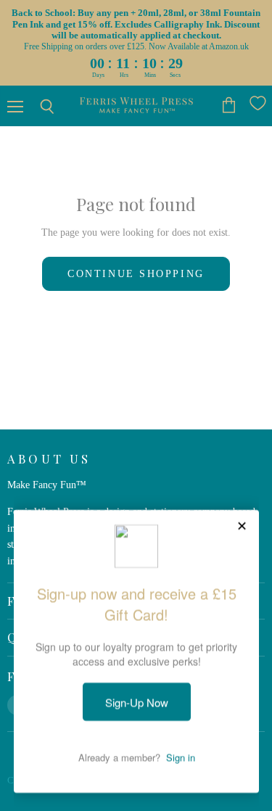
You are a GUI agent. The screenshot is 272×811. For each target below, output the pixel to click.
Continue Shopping (135, 273)
